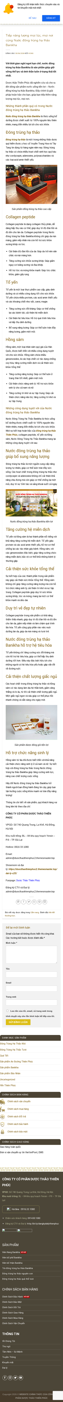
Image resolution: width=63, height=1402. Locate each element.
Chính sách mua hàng (18, 1109)
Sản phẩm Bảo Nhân (10, 1073)
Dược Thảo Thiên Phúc (28, 880)
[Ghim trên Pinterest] (39, 901)
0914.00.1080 (34, 1218)
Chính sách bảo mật (17, 1131)
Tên (8, 969)
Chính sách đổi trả (16, 1116)
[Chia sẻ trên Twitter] (28, 901)
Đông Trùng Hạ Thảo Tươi (13, 1049)
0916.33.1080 (28, 1209)
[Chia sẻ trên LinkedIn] (44, 901)
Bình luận (11, 943)
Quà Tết (4, 1055)
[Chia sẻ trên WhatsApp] (18, 901)
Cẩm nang (34, 912)
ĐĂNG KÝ (51, 18)
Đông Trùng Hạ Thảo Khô (13, 1043)
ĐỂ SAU (32, 18)
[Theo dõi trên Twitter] (15, 1377)
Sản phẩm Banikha (9, 1067)
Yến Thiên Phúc (8, 1085)
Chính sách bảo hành (17, 1124)
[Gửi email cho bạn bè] (34, 901)
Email (8, 983)
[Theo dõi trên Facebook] (4, 1377)
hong (30, 53)
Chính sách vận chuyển (18, 1101)
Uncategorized (7, 1079)
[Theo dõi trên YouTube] (20, 1377)
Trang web (11, 997)
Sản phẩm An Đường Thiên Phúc (16, 1061)
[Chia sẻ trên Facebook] (23, 901)
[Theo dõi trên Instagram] (10, 1377)
